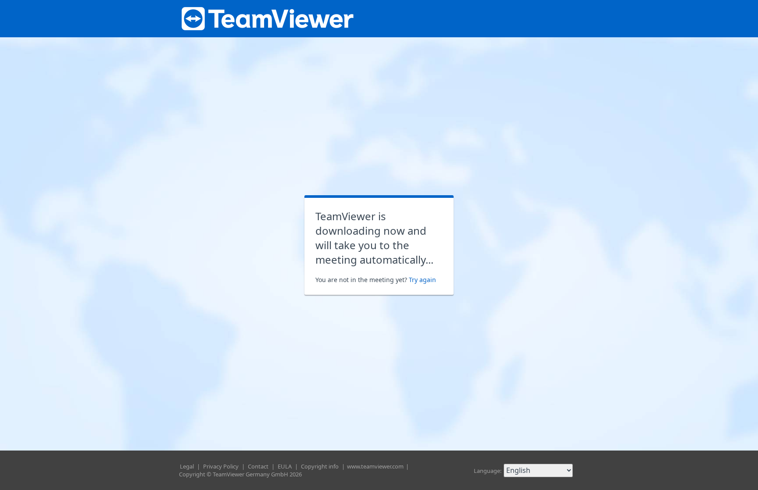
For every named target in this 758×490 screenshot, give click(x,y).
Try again (422, 279)
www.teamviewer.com (376, 466)
